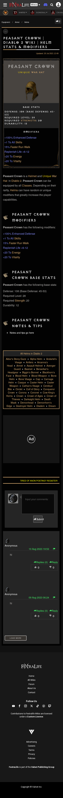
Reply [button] (55, 562)
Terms (31, 750)
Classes (27, 185)
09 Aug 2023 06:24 (39, 597)
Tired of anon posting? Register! (39, 480)
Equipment (6, 22)
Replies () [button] (42, 562)
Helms (26, 22)
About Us (31, 688)
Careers (31, 746)
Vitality (17, 161)
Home (31, 676)
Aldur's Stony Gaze (16, 359)
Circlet (19, 389)
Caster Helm (36, 382)
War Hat (38, 72)
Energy (17, 156)
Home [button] (21, 12)
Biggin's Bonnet (30, 372)
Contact (31, 692)
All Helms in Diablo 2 (31, 353)
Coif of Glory (32, 389)
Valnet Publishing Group (42, 767)
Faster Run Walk (20, 147)
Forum (31, 684)
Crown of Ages (35, 395)
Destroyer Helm (24, 406)
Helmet (32, 176)
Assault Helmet (35, 365)
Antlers (29, 362)
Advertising (31, 742)
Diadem (40, 406)
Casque (22, 382)
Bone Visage (25, 379)
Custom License (35, 717)
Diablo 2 (16, 181)
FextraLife (14, 767)
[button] (35, 5)
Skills (19, 142)
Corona (23, 392)
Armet (19, 365)
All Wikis (31, 680)
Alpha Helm (36, 359)
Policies (31, 758)
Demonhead (26, 402)
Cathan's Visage (30, 385)
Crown (19, 395)
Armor (17, 22)
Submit (39, 519)
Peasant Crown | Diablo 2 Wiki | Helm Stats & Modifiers (27, 42)
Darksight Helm (32, 399)
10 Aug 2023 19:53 (39, 549)
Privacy (31, 754)
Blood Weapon (39, 375)
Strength (28, 120)
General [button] (40, 12)
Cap (38, 379)
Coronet (34, 392)
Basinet (28, 369)
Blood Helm (21, 375)
